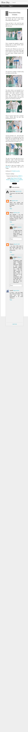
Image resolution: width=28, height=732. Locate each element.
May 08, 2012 (17, 244)
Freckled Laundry (16, 171)
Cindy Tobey (12, 191)
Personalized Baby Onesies (14, 13)
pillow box (8, 166)
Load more (14, 324)
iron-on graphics (19, 179)
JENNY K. (20, 176)
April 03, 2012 (18, 191)
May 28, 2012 (16, 290)
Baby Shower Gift (15, 178)
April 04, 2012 (17, 212)
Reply (11, 196)
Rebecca (11, 212)
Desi (11, 200)
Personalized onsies (14, 181)
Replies (12, 224)
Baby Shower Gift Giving (14, 178)
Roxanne (12, 244)
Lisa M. (11, 290)
